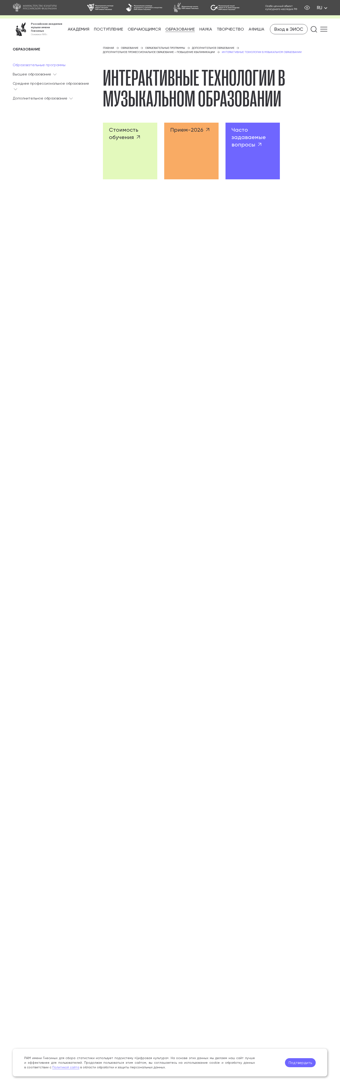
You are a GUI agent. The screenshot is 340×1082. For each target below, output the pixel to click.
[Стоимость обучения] (130, 151)
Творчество (230, 29)
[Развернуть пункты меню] (55, 74)
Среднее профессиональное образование (51, 83)
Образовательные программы (39, 65)
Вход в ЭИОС (288, 29)
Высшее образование (32, 74)
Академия (78, 29)
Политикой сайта (65, 1067)
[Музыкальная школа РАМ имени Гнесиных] (186, 8)
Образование (180, 29)
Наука (205, 29)
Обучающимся (144, 29)
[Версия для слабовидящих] (307, 8)
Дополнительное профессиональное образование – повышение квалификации (159, 52)
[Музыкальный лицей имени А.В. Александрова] (224, 8)
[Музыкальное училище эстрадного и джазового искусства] (144, 8)
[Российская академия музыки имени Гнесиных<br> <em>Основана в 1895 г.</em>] (37, 29)
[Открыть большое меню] (323, 29)
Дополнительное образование (40, 98)
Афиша (256, 29)
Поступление (108, 29)
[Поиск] (314, 29)
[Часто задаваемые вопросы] (253, 151)
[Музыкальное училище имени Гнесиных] (100, 8)
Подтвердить (300, 1062)
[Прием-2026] (191, 151)
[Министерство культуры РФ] (37, 7)
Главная (108, 48)
